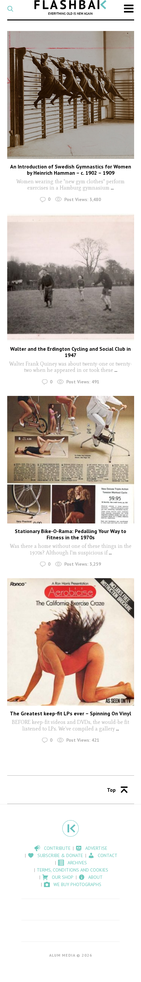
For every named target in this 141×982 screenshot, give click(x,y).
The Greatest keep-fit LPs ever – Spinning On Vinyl (70, 713)
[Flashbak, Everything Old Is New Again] (70, 7)
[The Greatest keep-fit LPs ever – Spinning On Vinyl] (70, 642)
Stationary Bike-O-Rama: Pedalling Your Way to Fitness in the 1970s (70, 534)
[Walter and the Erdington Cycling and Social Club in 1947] (70, 277)
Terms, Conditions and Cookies (72, 870)
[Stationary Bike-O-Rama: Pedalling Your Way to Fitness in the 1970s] (70, 459)
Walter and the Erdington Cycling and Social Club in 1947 (70, 351)
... (112, 188)
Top (111, 790)
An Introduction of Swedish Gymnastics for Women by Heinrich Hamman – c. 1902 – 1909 (70, 169)
